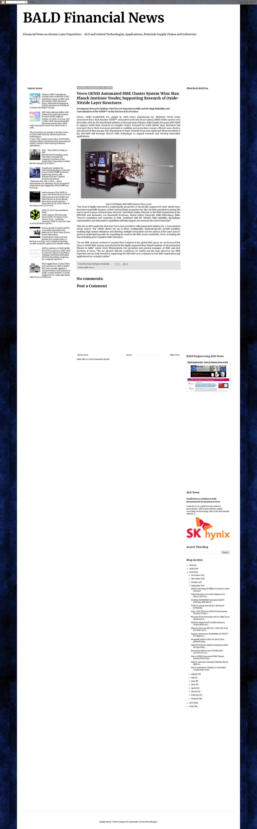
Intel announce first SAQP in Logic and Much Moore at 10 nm (56, 193)
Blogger (153, 822)
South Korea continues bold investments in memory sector (203, 500)
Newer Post (82, 355)
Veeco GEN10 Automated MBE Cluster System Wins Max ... (207, 657)
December (196, 575)
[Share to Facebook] (124, 264)
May (193, 684)
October (195, 582)
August (194, 674)
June (193, 681)
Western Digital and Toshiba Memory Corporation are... (208, 623)
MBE (86, 267)
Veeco (91, 267)
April (193, 688)
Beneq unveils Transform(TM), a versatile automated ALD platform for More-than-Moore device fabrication (56, 231)
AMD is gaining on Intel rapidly (56, 248)
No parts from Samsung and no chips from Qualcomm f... (210, 618)
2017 (191, 703)
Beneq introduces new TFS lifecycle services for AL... (207, 652)
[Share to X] (121, 264)
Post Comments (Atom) (98, 359)
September (196, 586)
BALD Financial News (93, 17)
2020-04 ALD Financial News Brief (55, 211)
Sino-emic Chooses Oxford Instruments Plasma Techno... (209, 612)
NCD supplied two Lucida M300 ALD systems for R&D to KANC (56, 265)
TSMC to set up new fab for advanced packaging (207, 606)
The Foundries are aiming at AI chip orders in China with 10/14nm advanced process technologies (49, 134)
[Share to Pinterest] (126, 264)
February (195, 695)
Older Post (175, 355)
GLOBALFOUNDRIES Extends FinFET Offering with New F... (207, 601)
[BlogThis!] (118, 264)
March (194, 691)
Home (129, 355)
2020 (191, 565)
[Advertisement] (116, 61)
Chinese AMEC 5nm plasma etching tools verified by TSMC (55, 95)
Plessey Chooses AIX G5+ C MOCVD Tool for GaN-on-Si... (209, 629)
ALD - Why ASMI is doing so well (54, 151)
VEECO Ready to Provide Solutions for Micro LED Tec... (208, 595)
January (195, 698)
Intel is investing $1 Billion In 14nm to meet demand (210, 590)
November (196, 579)
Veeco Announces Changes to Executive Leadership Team (208, 668)
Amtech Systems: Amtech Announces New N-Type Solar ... (209, 646)
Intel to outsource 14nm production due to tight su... (209, 663)
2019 (191, 569)
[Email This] (115, 264)
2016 (191, 706)
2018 (191, 572)
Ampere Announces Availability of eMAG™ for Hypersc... (209, 635)
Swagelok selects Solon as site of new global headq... (207, 640)
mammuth (133, 822)
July (193, 677)
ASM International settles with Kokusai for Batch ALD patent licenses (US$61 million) (55, 114)
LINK (88, 117)
